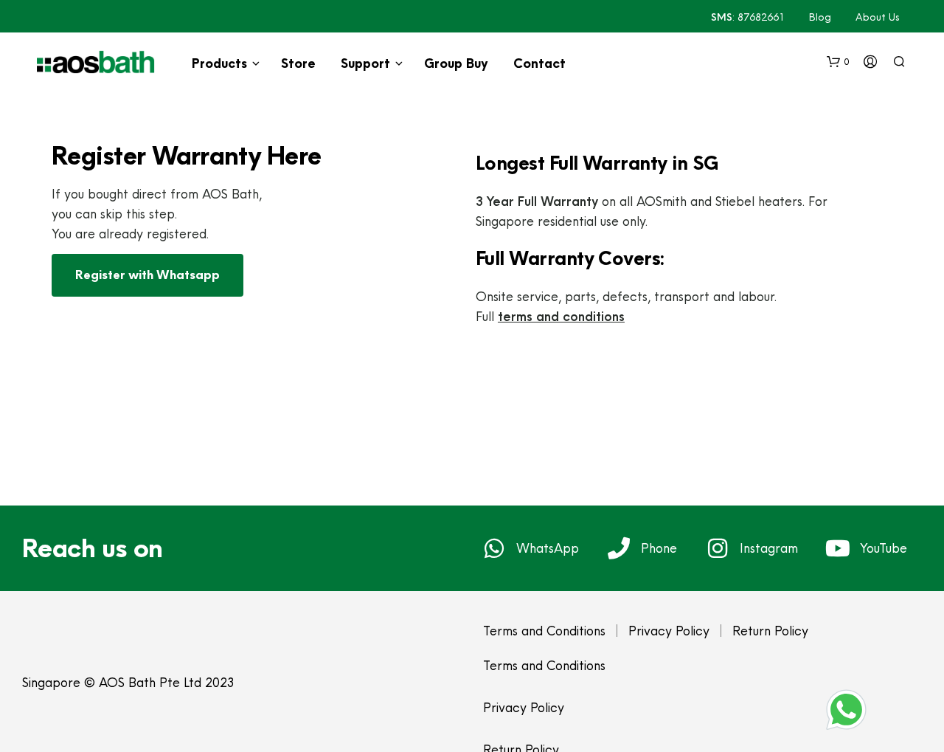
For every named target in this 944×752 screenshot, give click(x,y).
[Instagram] (718, 548)
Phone (659, 547)
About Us (878, 17)
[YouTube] (838, 548)
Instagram (769, 547)
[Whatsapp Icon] (846, 710)
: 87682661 (748, 17)
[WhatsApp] (494, 548)
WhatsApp (547, 547)
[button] (838, 62)
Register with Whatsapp (147, 274)
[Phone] (619, 548)
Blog (820, 17)
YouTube (883, 547)
